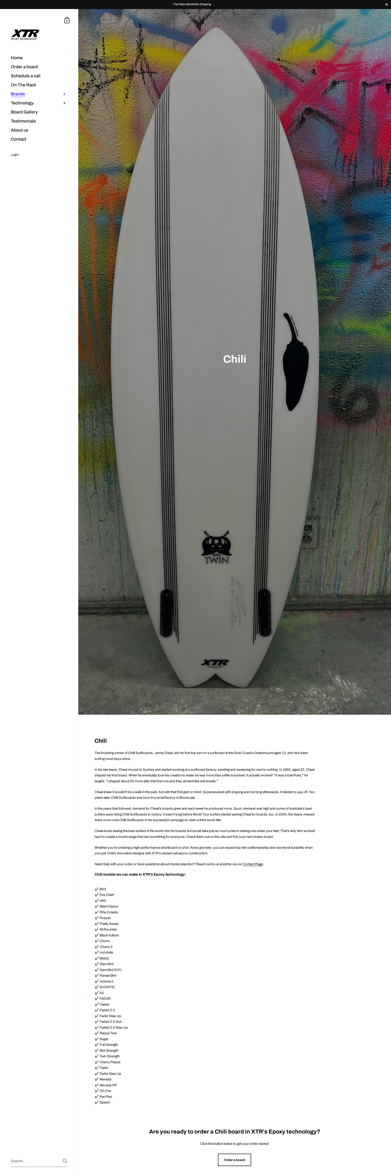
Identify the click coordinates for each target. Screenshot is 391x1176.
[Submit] (64, 1161)
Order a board (234, 1160)
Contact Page (253, 864)
